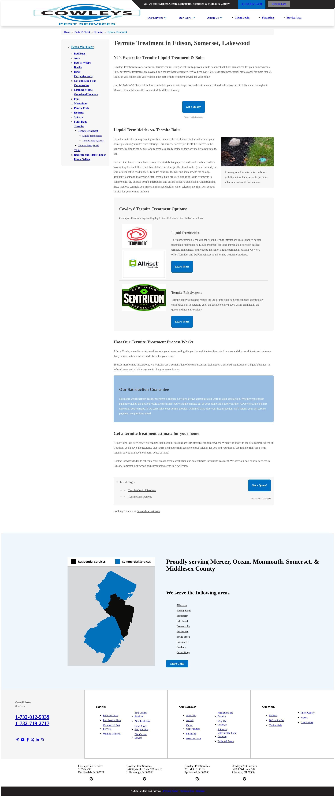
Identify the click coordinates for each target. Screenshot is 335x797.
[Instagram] (42, 740)
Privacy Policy (170, 791)
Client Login (242, 17)
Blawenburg (182, 631)
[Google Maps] (91, 779)
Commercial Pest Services (111, 727)
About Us (213, 17)
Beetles (78, 67)
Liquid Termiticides (92, 135)
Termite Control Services (142, 490)
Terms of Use (187, 791)
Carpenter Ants (83, 76)
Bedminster (182, 616)
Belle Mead (182, 621)
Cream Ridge (183, 652)
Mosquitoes (80, 103)
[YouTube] (23, 740)
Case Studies (307, 722)
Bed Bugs (79, 53)
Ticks (77, 150)
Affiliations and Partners (225, 714)
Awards (189, 720)
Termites (79, 126)
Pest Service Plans (112, 720)
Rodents (79, 112)
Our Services (155, 17)
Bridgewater (183, 642)
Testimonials (275, 725)
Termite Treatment (88, 131)
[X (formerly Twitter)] (32, 740)
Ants (77, 58)
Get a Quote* (193, 106)
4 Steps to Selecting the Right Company (227, 733)
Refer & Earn (279, 3)
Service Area (294, 17)
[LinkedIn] (37, 740)
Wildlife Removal (112, 733)
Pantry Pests (81, 108)
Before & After (276, 720)
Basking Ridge (184, 610)
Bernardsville (183, 626)
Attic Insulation (142, 721)
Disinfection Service (141, 736)
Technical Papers (226, 741)
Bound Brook (183, 636)
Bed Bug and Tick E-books (90, 154)
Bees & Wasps (82, 62)
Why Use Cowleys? (222, 723)
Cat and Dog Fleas (85, 80)
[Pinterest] (18, 740)
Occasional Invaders (86, 94)
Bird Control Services (141, 714)
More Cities (177, 663)
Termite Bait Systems (92, 140)
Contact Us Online (23, 702)
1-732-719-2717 (32, 723)
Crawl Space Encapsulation (141, 728)
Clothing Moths (83, 89)
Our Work (185, 17)
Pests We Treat (82, 47)
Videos (304, 717)
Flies (76, 98)
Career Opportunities (193, 727)
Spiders (78, 117)
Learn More (182, 266)
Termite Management (88, 145)
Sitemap (200, 791)
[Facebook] (27, 740)
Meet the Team (193, 738)
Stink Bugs (80, 121)
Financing (268, 17)
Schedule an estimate (148, 511)
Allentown (182, 605)
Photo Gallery (82, 159)
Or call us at (20, 706)
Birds (77, 71)
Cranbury (181, 647)
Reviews (273, 715)
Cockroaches (81, 85)
